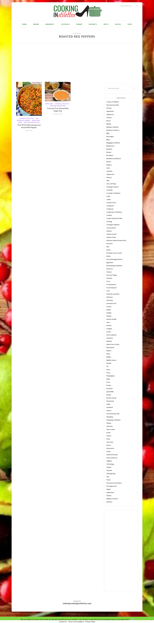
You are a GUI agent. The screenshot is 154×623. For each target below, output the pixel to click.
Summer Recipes (112, 455)
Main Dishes (36, 120)
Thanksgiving (110, 473)
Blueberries (110, 146)
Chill (107, 181)
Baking (36, 24)
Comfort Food (111, 203)
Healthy (108, 313)
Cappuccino (110, 174)
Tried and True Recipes (32, 122)
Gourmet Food (111, 303)
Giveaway (109, 300)
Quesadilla (110, 392)
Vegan (108, 489)
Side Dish (109, 426)
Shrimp (108, 423)
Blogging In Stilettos (113, 143)
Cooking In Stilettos (26, 118)
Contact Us (63, 622)
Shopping (109, 417)
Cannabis (109, 171)
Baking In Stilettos (112, 127)
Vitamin (108, 496)
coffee (108, 199)
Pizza (108, 382)
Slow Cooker (110, 429)
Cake (108, 168)
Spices (108, 445)
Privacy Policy (90, 622)
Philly (108, 379)
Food (108, 281)
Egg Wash (109, 262)
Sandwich (109, 407)
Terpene (109, 470)
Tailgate (109, 461)
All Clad (108, 108)
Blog (107, 140)
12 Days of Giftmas (112, 102)
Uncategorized (111, 486)
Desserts (93, 24)
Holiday (108, 316)
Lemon (108, 332)
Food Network (111, 284)
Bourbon (109, 149)
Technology (110, 464)
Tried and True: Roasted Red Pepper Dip (57, 109)
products (109, 388)
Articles (109, 118)
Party (108, 370)
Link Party (109, 338)
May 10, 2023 (28, 130)
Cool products (111, 228)
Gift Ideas (109, 297)
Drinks (108, 256)
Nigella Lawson (111, 360)
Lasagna (109, 329)
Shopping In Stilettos (113, 420)
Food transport (111, 288)
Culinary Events (111, 234)
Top (136, 616)
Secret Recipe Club (112, 414)
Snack (108, 433)
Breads (108, 152)
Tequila (108, 467)
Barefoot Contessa (112, 130)
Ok (132, 619)
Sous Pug (109, 442)
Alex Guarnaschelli (112, 105)
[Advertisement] (77, 65)
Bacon (108, 121)
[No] (151, 620)
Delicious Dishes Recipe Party (116, 240)
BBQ (107, 133)
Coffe (108, 196)
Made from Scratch (112, 344)
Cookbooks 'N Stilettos (114, 212)
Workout (109, 502)
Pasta (106, 24)
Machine (109, 341)
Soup (130, 24)
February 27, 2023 (58, 114)
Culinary (109, 231)
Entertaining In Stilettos (114, 266)
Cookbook (109, 209)
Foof (108, 291)
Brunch (108, 162)
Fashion (109, 272)
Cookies (109, 215)
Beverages (110, 136)
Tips (107, 477)
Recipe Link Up (111, 398)
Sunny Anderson (111, 458)
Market (108, 351)
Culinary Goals (111, 237)
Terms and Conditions (76, 622)
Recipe (108, 395)
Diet (107, 247)
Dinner (79, 24)
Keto (108, 322)
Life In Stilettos (111, 335)
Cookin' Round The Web (114, 218)
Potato (108, 385)
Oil (107, 366)
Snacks (108, 436)
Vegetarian (110, 492)
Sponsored (110, 448)
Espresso (109, 269)
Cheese (109, 177)
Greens (108, 307)
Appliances (110, 114)
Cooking (109, 221)
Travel (108, 480)
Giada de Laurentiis (112, 294)
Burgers (109, 165)
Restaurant (110, 401)
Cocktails (65, 24)
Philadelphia (110, 376)
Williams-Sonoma (112, 499)
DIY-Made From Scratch (114, 253)
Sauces (118, 24)
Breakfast (50, 24)
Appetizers (49, 104)
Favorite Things (111, 275)
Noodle (108, 363)
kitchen (108, 325)
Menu (108, 354)
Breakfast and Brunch (113, 158)
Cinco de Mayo (111, 184)
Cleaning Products (112, 187)
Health (108, 310)
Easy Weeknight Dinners (114, 259)
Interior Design (111, 319)
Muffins (108, 357)
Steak (108, 451)
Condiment (110, 206)
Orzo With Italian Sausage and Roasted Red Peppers (28, 126)
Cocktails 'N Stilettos (113, 193)
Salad (108, 404)
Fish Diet (109, 278)
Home (24, 24)
